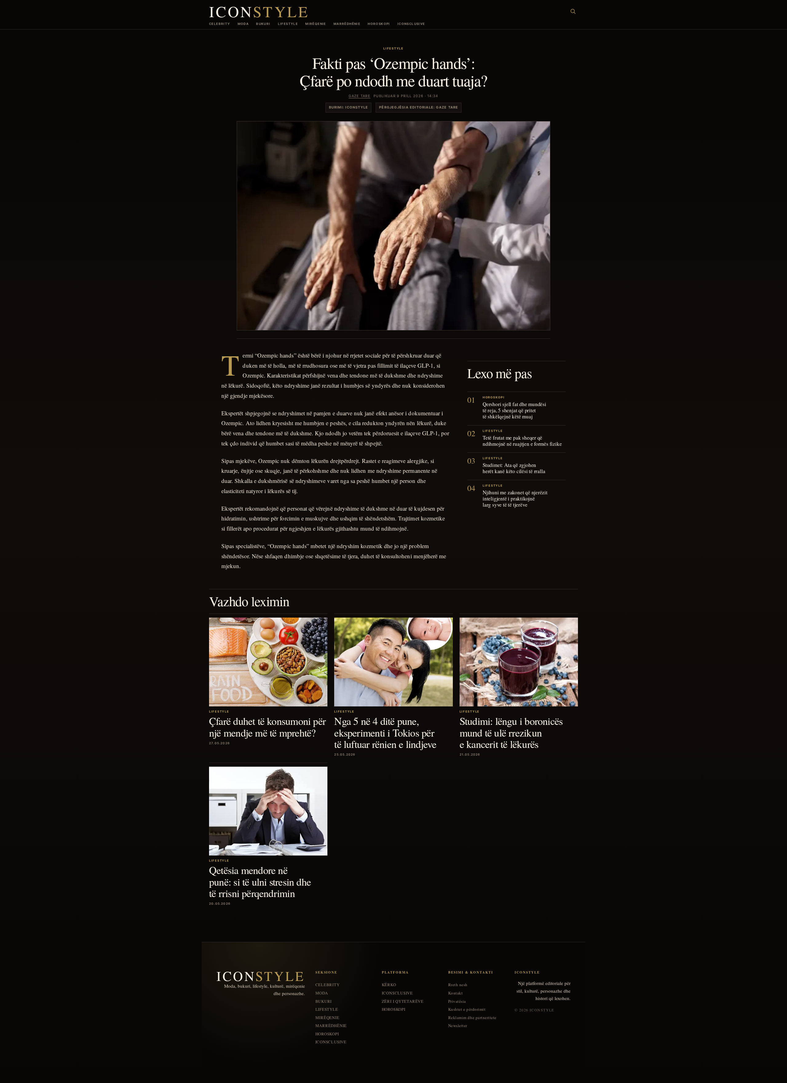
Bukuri (263, 24)
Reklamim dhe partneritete (472, 1017)
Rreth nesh (458, 984)
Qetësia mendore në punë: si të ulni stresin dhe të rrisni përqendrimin (260, 881)
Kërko (389, 984)
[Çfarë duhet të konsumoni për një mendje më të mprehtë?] (268, 662)
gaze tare (359, 96)
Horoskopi (379, 24)
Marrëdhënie (347, 24)
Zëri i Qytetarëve (403, 1001)
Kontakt (455, 993)
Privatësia (457, 1001)
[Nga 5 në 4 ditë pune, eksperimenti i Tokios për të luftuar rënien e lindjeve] (393, 662)
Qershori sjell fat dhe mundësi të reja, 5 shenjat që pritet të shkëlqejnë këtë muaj (514, 410)
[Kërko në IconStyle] (573, 11)
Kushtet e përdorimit (466, 1009)
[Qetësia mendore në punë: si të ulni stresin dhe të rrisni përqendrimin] (268, 811)
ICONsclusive (411, 24)
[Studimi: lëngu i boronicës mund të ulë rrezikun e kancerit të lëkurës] (519, 662)
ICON (259, 11)
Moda (243, 24)
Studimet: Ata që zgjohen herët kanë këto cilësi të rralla (514, 468)
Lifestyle (288, 24)
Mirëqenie (315, 24)
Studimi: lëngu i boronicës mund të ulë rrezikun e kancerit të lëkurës (511, 732)
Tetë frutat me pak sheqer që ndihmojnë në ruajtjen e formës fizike (522, 440)
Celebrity (219, 24)
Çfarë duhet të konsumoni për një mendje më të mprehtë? (267, 726)
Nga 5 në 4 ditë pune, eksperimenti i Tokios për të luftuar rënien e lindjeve (385, 732)
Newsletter (457, 1025)
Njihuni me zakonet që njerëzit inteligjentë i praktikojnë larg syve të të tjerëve (515, 498)
